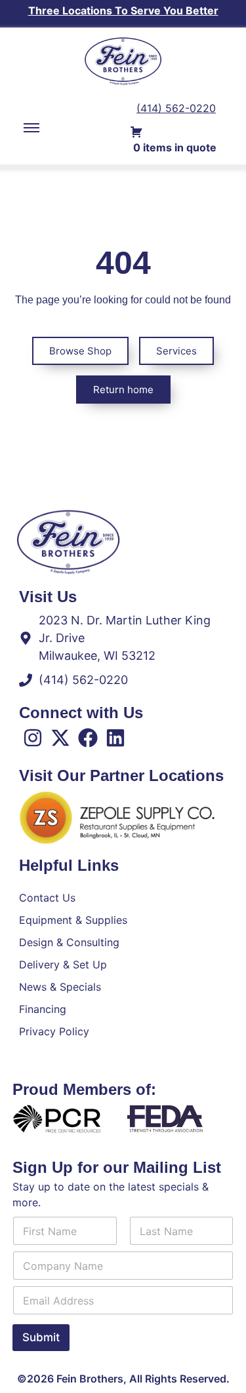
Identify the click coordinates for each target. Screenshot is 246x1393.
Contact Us (47, 897)
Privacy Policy (54, 1031)
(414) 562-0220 (176, 108)
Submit (41, 1337)
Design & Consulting (69, 942)
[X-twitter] (60, 738)
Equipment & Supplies (73, 919)
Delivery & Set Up (63, 964)
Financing (42, 1009)
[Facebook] (88, 738)
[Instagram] (33, 738)
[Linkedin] (115, 738)
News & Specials (60, 986)
